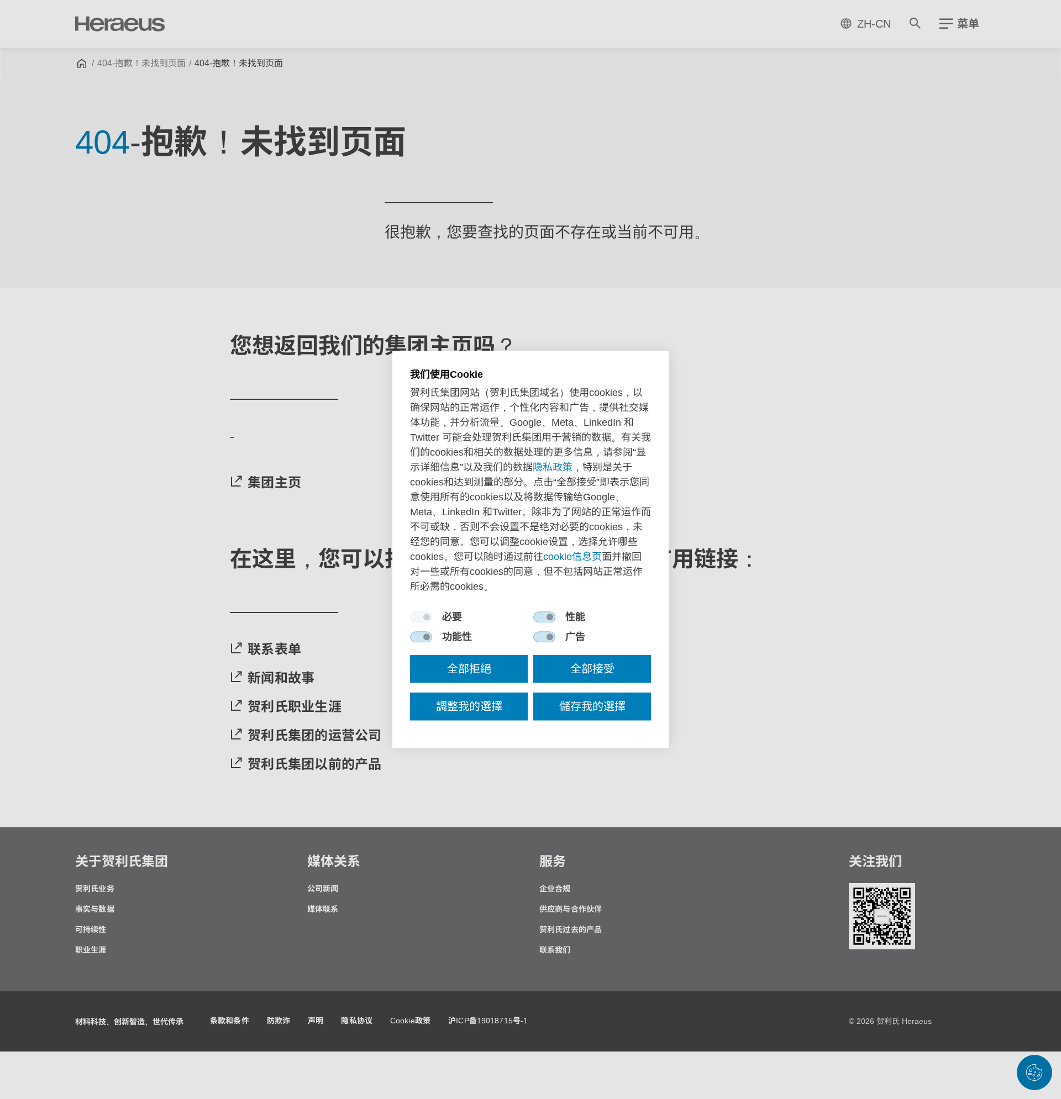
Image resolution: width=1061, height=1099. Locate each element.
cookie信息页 (572, 557)
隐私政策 (552, 467)
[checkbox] (421, 617)
